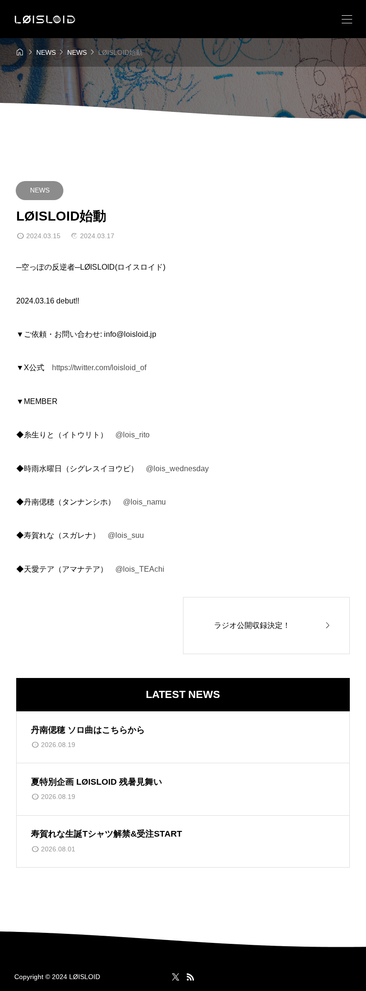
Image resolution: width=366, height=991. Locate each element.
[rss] (190, 977)
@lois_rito (132, 435)
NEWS (40, 190)
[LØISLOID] (45, 19)
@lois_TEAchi (139, 569)
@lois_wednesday (177, 469)
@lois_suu (126, 535)
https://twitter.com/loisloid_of (99, 368)
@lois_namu (144, 502)
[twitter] (175, 977)
